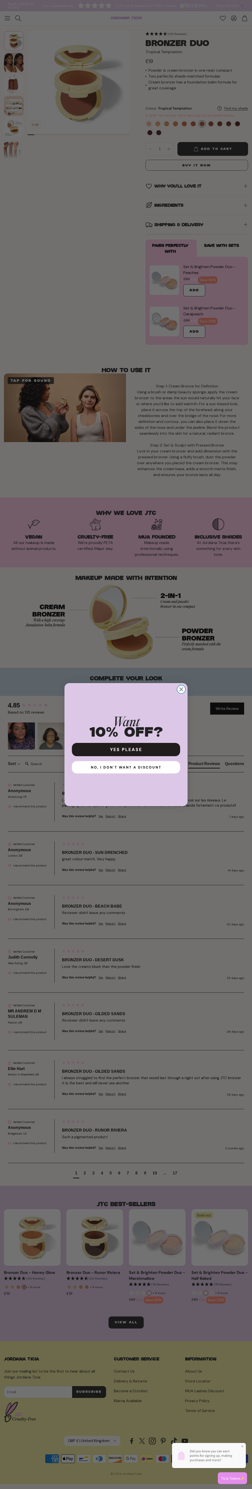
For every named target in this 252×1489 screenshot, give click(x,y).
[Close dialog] (181, 689)
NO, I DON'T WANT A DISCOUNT (126, 767)
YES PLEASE (126, 750)
